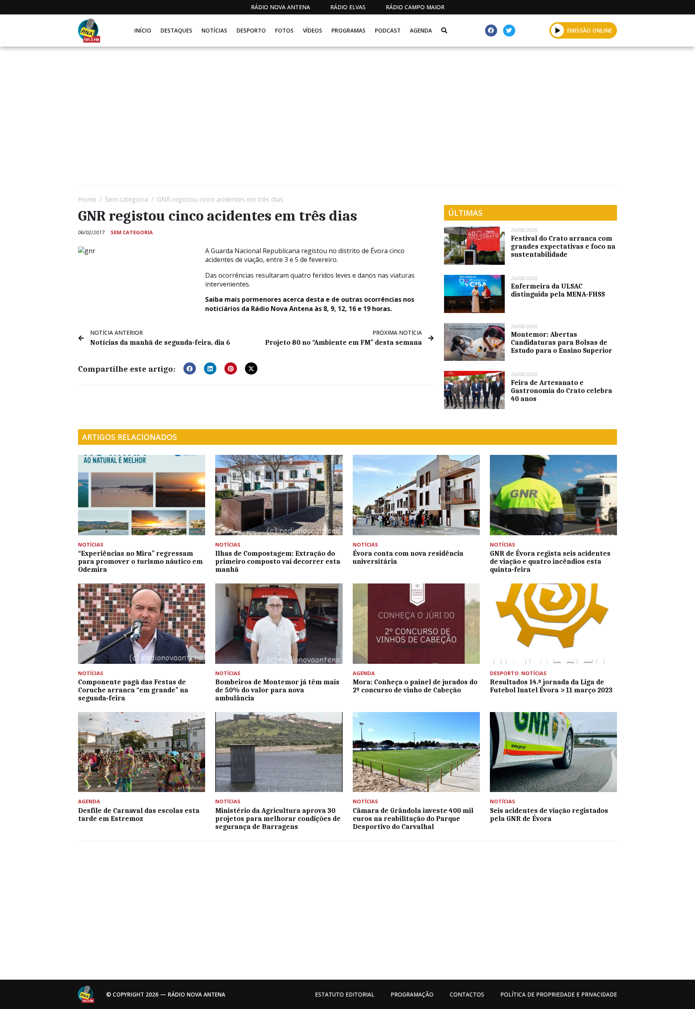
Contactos (467, 994)
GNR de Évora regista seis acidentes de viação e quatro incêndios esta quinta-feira (550, 561)
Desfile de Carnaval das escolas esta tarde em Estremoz (138, 814)
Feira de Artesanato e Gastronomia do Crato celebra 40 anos (561, 391)
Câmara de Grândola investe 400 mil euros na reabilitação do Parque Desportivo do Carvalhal (413, 818)
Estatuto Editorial (344, 994)
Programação (412, 994)
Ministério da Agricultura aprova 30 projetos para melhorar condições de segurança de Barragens (278, 818)
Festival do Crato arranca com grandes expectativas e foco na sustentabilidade (563, 246)
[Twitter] (509, 31)
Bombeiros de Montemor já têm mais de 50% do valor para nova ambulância (277, 690)
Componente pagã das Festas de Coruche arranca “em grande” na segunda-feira (133, 690)
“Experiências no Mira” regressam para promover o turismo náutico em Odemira (140, 561)
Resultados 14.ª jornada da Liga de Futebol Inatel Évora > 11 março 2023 (551, 686)
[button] (558, 30)
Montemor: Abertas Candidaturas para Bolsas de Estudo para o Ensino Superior (561, 342)
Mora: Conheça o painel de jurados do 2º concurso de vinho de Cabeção (415, 686)
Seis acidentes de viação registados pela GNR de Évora (549, 814)
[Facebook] (491, 31)
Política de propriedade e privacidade (558, 994)
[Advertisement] (319, 119)
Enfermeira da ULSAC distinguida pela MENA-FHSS (558, 290)
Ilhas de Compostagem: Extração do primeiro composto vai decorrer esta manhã (277, 561)
